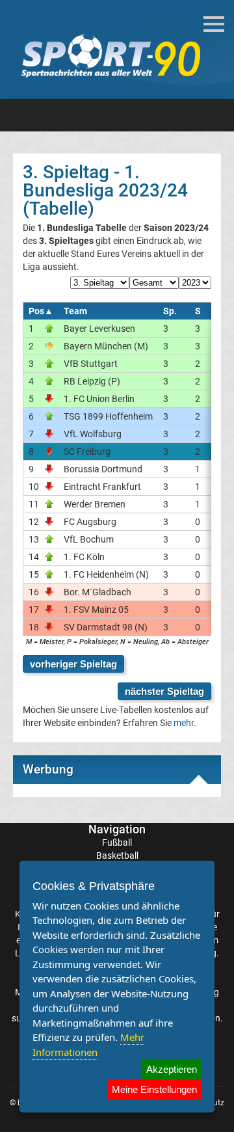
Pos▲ (41, 311)
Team (75, 311)
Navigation (117, 829)
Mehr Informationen (88, 1044)
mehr (184, 723)
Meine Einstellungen (154, 1089)
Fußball (117, 842)
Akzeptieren (171, 1069)
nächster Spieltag (164, 691)
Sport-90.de (110, 56)
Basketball (117, 855)
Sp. (170, 311)
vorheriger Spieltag (73, 663)
